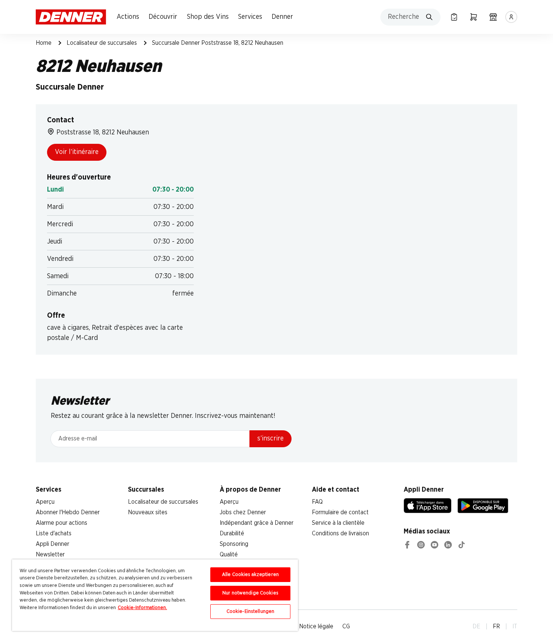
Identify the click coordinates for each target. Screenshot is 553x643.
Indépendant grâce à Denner (256, 523)
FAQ (317, 502)
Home (44, 43)
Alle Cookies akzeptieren (250, 574)
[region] (155, 595)
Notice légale (316, 626)
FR (496, 626)
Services (250, 17)
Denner (282, 17)
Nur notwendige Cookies (250, 593)
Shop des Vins (208, 17)
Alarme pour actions (61, 523)
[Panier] (473, 17)
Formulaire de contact (340, 512)
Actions (128, 17)
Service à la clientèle (338, 523)
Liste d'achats (53, 533)
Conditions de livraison (340, 533)
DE (476, 626)
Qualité (229, 555)
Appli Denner (52, 544)
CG (346, 626)
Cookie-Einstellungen (250, 611)
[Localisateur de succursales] (493, 17)
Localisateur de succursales (102, 43)
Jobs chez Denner (243, 512)
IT (514, 626)
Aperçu (45, 502)
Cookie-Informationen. (142, 607)
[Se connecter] (511, 17)
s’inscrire (270, 438)
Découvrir (163, 17)
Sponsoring (234, 544)
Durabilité (232, 533)
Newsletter (50, 555)
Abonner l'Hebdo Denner (68, 512)
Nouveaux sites (147, 512)
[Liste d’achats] (454, 17)
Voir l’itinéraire (77, 152)
